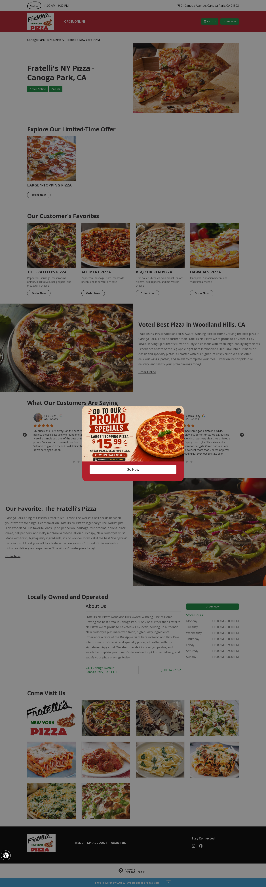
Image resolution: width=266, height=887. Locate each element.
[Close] (178, 411)
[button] (6, 855)
